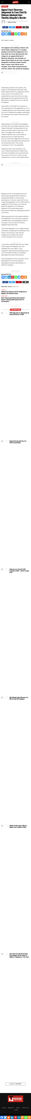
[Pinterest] (12, 33)
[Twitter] (6, 33)
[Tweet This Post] (12, 27)
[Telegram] (19, 33)
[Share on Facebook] (5, 27)
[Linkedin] (9, 33)
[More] (25, 33)
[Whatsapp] (15, 33)
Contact (16, 1110)
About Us (18, 1108)
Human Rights (11, 1108)
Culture (4, 1108)
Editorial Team (12, 22)
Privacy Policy (25, 1108)
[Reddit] (22, 33)
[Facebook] (2, 33)
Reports (16, 286)
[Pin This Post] (19, 27)
